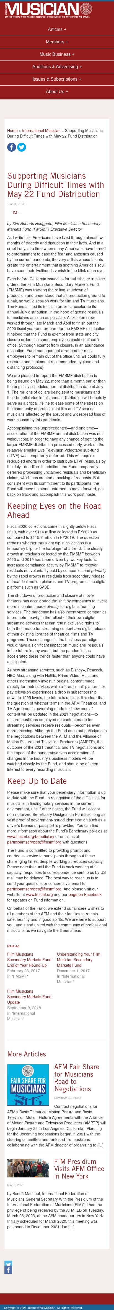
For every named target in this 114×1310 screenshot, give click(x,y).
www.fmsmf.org (39, 894)
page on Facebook (85, 894)
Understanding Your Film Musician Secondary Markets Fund (78, 959)
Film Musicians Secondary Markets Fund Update (29, 996)
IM (15, 212)
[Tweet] (21, 146)
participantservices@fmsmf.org (34, 842)
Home (12, 130)
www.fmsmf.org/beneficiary (30, 836)
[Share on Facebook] (11, 146)
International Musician (41, 130)
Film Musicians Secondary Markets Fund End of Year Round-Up (29, 959)
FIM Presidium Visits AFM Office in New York (79, 1169)
